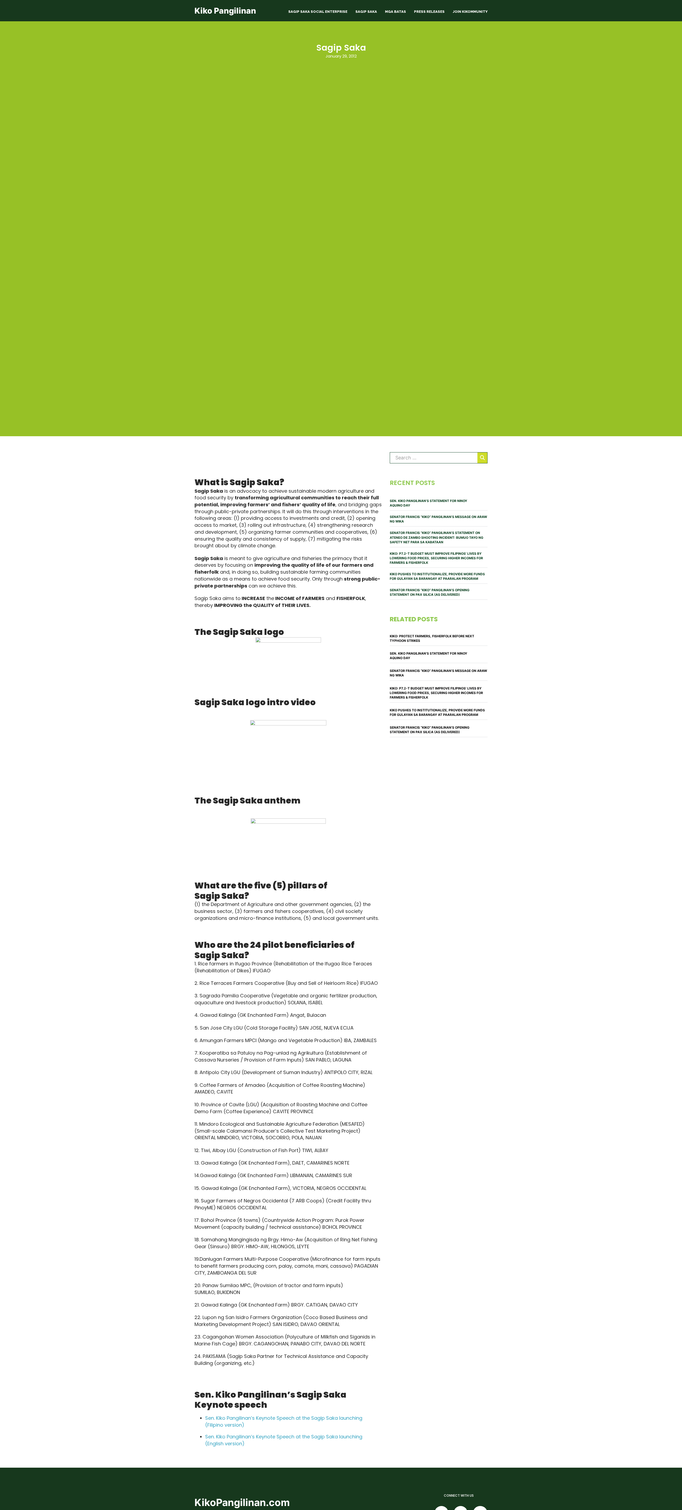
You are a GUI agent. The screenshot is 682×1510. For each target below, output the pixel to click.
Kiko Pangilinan (225, 10)
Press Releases (429, 12)
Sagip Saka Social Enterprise (317, 12)
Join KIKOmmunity (470, 12)
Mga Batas (395, 12)
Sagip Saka (366, 12)
